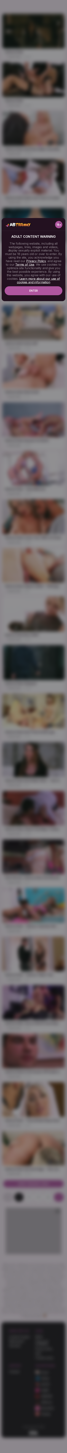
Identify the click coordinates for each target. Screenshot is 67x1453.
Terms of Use (24, 264)
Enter (33, 290)
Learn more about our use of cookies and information (38, 280)
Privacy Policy (36, 261)
